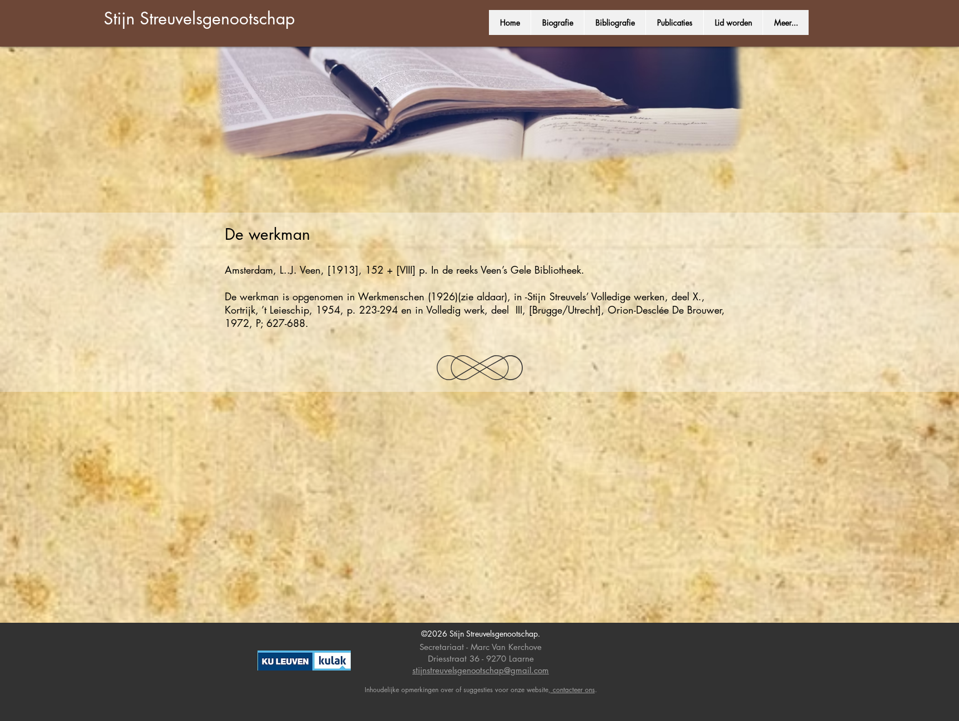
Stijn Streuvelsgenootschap (199, 18)
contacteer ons (573, 689)
